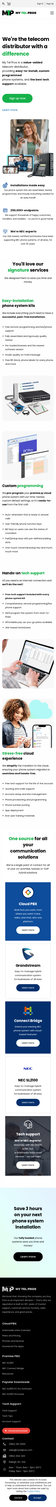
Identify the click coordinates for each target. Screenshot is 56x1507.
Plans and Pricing (11, 1335)
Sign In (40, 3)
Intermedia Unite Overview (16, 1330)
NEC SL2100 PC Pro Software (17, 1388)
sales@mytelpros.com (20, 1450)
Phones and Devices (13, 1341)
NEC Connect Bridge (13, 1368)
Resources (7, 1373)
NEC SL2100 (8, 1362)
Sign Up (50, 3)
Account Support (11, 1421)
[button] (17, 98)
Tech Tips (7, 1415)
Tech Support (9, 1410)
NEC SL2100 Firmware (13, 1394)
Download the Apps (13, 1346)
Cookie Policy (33, 1491)
